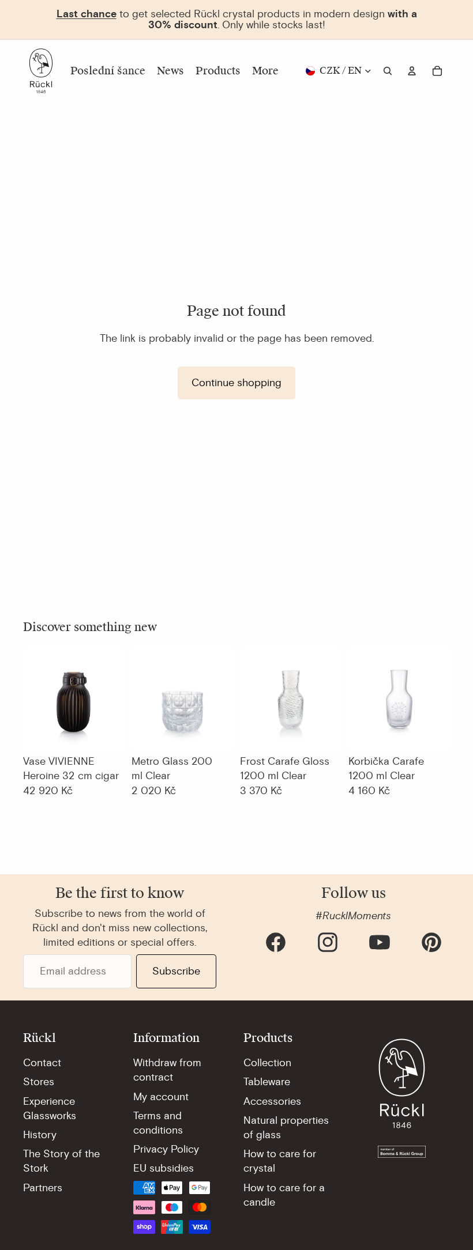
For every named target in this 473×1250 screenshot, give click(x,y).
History (40, 1134)
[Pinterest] (431, 942)
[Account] (412, 71)
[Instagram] (328, 942)
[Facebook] (276, 942)
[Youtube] (379, 942)
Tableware (266, 1081)
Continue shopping (236, 382)
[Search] (387, 71)
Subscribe (176, 971)
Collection (267, 1062)
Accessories (272, 1101)
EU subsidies (163, 1168)
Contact (42, 1062)
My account (161, 1096)
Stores (38, 1081)
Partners (42, 1187)
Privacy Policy (166, 1149)
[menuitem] (265, 71)
